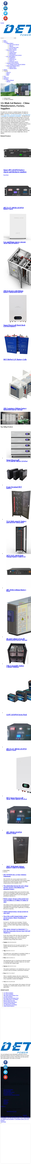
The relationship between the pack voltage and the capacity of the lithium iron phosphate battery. (15, 887)
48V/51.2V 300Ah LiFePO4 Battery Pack (16, 749)
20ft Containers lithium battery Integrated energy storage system (15, 409)
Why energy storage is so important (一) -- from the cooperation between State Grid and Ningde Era (16, 930)
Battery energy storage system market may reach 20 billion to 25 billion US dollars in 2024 (16, 900)
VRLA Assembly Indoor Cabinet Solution (15, 666)
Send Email (3, 1121)
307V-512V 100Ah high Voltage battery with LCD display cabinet (15, 557)
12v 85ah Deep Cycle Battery (14, 116)
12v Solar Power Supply (16, 114)
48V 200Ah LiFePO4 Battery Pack (14, 832)
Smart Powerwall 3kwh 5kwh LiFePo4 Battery (14, 325)
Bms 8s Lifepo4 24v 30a (9, 1000)
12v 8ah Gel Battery (8, 996)
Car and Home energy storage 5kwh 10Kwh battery (14, 242)
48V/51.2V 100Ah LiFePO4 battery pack (13, 208)
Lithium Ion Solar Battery (9, 1003)
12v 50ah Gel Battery (8, 992)
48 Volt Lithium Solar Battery (10, 1002)
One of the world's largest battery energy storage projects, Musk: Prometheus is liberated (15, 917)
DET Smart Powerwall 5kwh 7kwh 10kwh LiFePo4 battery (16, 799)
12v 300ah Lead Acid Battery (7, 1119)
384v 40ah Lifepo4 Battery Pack (10, 995)
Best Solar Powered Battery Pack (11, 998)
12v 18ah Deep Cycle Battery (10, 1004)
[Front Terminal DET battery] (17, 485)
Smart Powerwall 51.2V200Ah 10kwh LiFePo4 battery (16, 461)
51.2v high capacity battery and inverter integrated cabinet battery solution (16, 522)
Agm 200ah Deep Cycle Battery (10, 999)
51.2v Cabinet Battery (25, 1117)
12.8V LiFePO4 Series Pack (16, 715)
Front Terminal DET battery (14, 487)
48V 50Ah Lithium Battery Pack (16, 590)
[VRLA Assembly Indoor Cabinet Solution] (17, 663)
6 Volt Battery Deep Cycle (21, 1119)
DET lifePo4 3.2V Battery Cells (15, 359)
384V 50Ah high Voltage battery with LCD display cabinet (15, 867)
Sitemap (7, 1116)
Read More (6, 175)
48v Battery (7, 114)
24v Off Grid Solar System (13, 1117)
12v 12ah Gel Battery (8, 994)
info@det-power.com (11, 1111)
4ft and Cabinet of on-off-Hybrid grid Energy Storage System (16, 640)
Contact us (3, 1106)
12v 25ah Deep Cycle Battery (16, 1116)
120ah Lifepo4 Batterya (8, 1006)
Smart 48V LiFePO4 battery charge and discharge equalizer (15, 171)
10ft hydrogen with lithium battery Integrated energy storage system (13, 292)
